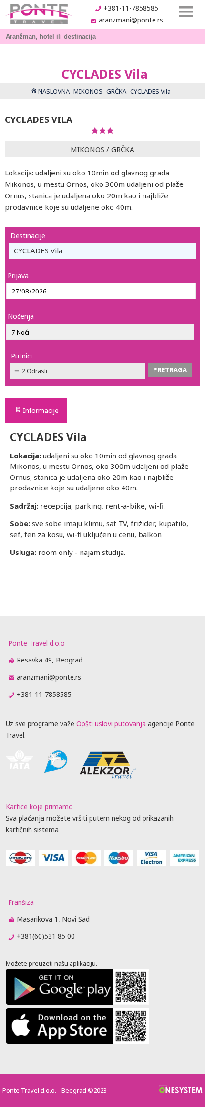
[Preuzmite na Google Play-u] (77, 1002)
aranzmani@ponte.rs (131, 19)
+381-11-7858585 (130, 7)
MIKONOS (87, 149)
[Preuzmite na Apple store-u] (77, 1041)
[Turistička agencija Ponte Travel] (38, 14)
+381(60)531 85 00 (46, 936)
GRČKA (122, 149)
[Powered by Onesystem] (181, 1090)
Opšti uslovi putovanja (111, 723)
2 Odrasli (34, 371)
